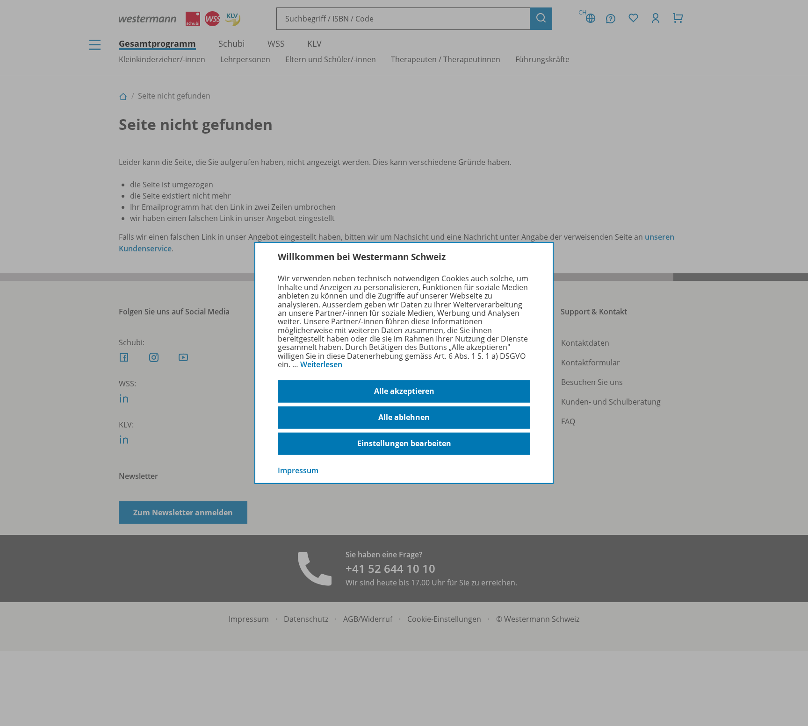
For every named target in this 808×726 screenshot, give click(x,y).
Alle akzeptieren (404, 391)
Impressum (298, 470)
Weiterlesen (321, 364)
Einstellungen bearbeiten (404, 443)
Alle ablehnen (404, 417)
